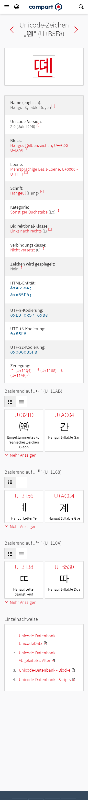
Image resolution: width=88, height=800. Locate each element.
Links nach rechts (26, 231)
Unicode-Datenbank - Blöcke (44, 670)
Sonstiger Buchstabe (29, 212)
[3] (26, 149)
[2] (37, 125)
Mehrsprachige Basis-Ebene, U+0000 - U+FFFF (44, 171)
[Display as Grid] (10, 401)
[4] (42, 191)
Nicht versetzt (22, 250)
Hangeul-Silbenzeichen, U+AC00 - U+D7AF (40, 147)
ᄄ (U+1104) (21, 370)
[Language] (17, 7)
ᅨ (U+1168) (45, 370)
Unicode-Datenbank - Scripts (45, 679)
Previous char (11, 29)
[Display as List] (21, 401)
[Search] (81, 7)
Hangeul (18, 193)
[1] (53, 106)
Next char (76, 29)
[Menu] (7, 7)
